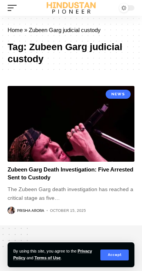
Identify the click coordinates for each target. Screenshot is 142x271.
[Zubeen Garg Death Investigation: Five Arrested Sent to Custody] (71, 124)
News (118, 94)
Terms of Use (47, 258)
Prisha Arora (30, 210)
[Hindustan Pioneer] (71, 8)
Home (15, 30)
